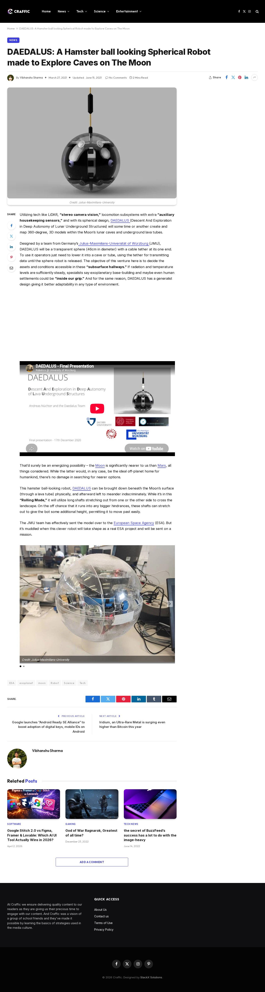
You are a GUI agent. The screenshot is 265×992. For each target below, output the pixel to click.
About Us (100, 909)
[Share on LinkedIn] (246, 77)
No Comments (118, 77)
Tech (79, 11)
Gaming (70, 824)
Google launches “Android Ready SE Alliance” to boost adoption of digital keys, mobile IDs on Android (48, 726)
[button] (25, 604)
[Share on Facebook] (226, 77)
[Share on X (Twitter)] (233, 77)
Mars (162, 465)
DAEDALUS (120, 220)
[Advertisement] (97, 324)
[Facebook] (11, 225)
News (62, 11)
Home (46, 11)
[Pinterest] (11, 257)
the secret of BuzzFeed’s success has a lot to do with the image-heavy (150, 835)
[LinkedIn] (11, 247)
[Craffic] (18, 11)
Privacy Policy (103, 929)
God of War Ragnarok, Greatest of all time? (91, 832)
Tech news (131, 824)
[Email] (11, 268)
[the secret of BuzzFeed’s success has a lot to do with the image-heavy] (150, 804)
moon (42, 683)
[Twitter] (11, 236)
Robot (55, 683)
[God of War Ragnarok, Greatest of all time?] (91, 804)
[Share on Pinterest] (240, 77)
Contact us (101, 916)
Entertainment (127, 11)
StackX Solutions (151, 977)
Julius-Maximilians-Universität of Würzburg (113, 243)
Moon (100, 465)
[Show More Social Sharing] (254, 77)
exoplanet (26, 683)
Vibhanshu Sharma (47, 751)
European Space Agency (134, 523)
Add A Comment (92, 862)
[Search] (257, 11)
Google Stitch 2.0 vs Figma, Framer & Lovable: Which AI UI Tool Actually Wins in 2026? (32, 835)
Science (100, 11)
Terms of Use (103, 923)
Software (14, 824)
